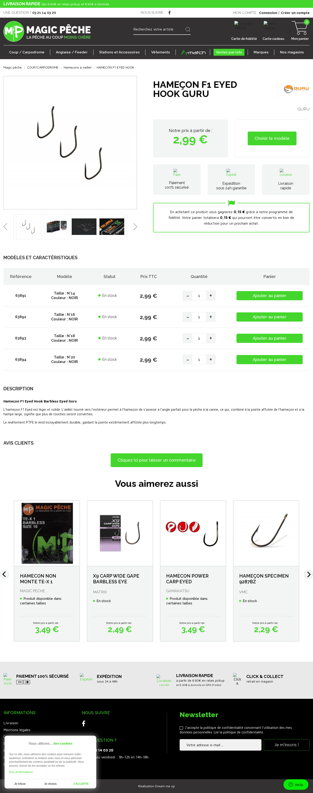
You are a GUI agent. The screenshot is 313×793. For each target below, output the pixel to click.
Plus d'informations (21, 772)
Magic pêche (12, 67)
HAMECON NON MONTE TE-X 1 (38, 578)
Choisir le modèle (272, 138)
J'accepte (81, 783)
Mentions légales (16, 730)
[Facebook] (169, 12)
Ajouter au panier (269, 295)
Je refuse (20, 783)
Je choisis (50, 783)
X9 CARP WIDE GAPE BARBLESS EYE (116, 578)
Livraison (10, 723)
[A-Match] (193, 52)
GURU (303, 109)
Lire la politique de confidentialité (238, 732)
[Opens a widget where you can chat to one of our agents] (295, 785)
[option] (28, 228)
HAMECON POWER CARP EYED (187, 578)
